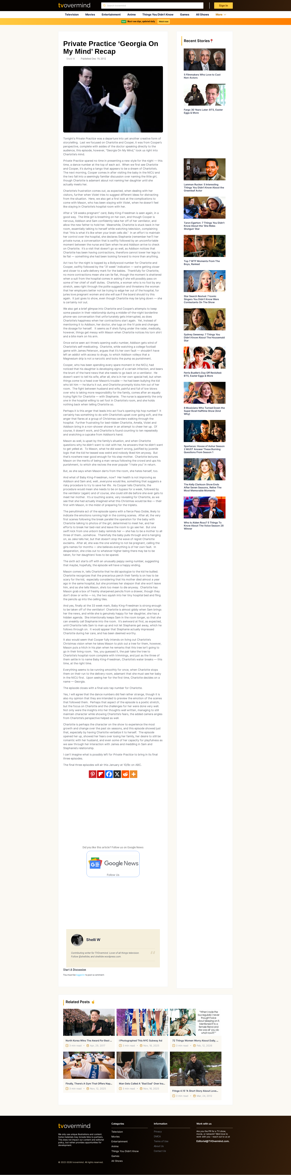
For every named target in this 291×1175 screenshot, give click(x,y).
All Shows (202, 14)
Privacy (158, 1131)
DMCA (157, 1136)
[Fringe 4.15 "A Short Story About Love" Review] (195, 1069)
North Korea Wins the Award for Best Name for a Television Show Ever (107, 1040)
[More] (133, 774)
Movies (90, 14)
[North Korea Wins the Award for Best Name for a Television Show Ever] (89, 1022)
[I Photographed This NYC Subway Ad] (142, 1022)
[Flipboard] (101, 774)
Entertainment (111, 14)
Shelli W (70, 58)
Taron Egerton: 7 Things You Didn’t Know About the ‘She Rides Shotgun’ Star (204, 225)
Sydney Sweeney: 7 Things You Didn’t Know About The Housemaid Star (204, 337)
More (219, 14)
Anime (131, 14)
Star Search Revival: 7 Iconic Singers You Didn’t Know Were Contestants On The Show (201, 299)
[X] (117, 774)
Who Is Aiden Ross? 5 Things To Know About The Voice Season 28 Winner (204, 525)
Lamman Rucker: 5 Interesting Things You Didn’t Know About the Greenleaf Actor (204, 187)
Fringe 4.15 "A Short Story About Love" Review (199, 1090)
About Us (159, 1146)
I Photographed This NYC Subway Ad (140, 1040)
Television (72, 14)
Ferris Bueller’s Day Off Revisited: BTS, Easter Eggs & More (203, 374)
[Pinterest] (92, 774)
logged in (80, 975)
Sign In (223, 5)
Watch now (163, 21)
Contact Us (160, 1151)
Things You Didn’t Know (157, 14)
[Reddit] (125, 774)
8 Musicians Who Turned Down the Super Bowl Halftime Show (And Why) (204, 410)
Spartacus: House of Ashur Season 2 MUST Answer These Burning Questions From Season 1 (204, 449)
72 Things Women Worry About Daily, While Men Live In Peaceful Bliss (213, 1040)
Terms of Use (161, 1141)
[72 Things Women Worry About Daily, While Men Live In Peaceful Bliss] (195, 1022)
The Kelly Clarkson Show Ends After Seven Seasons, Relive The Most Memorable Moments (202, 487)
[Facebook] (109, 774)
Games (184, 14)
